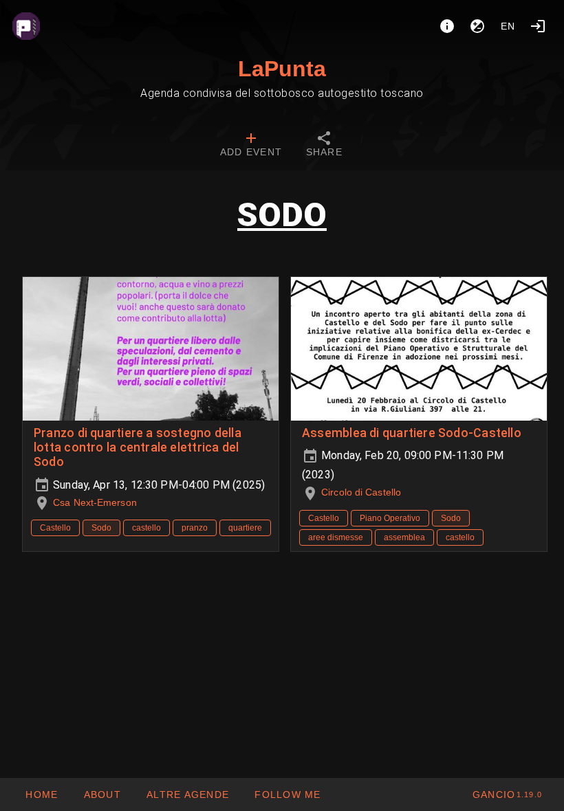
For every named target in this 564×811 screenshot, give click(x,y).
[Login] (538, 26)
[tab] (251, 145)
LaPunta (282, 68)
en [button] (508, 26)
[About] (447, 26)
